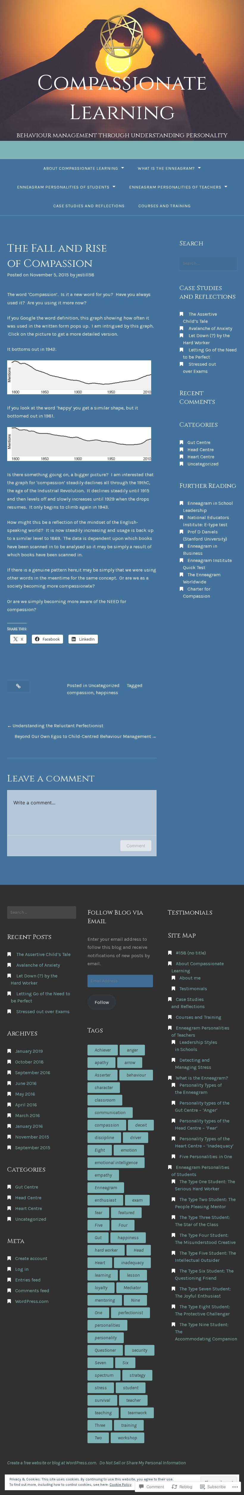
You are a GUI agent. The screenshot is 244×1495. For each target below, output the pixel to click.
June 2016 (26, 1083)
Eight (100, 1150)
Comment (135, 845)
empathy (103, 1175)
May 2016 (25, 1094)
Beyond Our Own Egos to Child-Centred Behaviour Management (83, 736)
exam (137, 1200)
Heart (100, 1262)
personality (106, 1337)
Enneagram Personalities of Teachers (175, 187)
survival (102, 1400)
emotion (129, 1150)
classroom (105, 1100)
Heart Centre (200, 457)
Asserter (102, 1075)
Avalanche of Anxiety (210, 328)
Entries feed (28, 1280)
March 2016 (27, 1115)
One (98, 1312)
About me (190, 978)
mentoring (105, 1300)
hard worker (106, 1250)
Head (139, 1250)
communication (110, 1112)
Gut (98, 1237)
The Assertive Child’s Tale (43, 954)
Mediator (132, 1287)
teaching (103, 1412)
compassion (80, 692)
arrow (129, 1062)
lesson (133, 1275)
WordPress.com (32, 1301)
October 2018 (29, 1062)
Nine (135, 1300)
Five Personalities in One (205, 1156)
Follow (102, 1002)
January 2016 (29, 1126)
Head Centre (200, 449)
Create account (31, 1258)
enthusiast (105, 1200)
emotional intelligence (116, 1162)
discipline (104, 1137)
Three (100, 1425)
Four (122, 1225)
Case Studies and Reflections (89, 205)
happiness (107, 692)
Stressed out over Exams (43, 1011)
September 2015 (32, 1147)
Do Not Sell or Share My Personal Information (142, 1463)
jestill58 (85, 275)
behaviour (136, 1075)
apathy (101, 1062)
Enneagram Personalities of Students (63, 187)
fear (98, 1212)
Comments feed (32, 1290)
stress (101, 1387)
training (129, 1425)
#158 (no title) (191, 953)
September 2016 (32, 1072)
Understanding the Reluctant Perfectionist (57, 725)
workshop (127, 1438)
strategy (137, 1375)
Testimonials (193, 988)
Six (125, 1362)
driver (135, 1137)
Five (98, 1225)
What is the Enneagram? (166, 168)
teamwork (137, 1412)
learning (103, 1275)
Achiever (103, 1050)
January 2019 (29, 1051)
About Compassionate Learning (80, 168)
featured (126, 1212)
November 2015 (32, 1137)
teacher (133, 1400)
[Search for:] (208, 263)
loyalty (101, 1287)
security (139, 1350)
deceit (141, 1125)
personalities (107, 1325)
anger (132, 1050)
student (130, 1387)
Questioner (105, 1350)
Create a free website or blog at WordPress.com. (52, 1463)
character (104, 1087)
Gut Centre (198, 442)
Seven (100, 1362)
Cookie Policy (121, 1484)
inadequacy (132, 1262)
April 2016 (26, 1105)
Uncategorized (104, 685)
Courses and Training (164, 205)
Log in (22, 1269)
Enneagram (106, 1187)
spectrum (104, 1375)
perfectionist (130, 1312)
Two (98, 1438)
